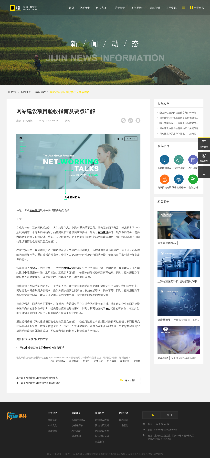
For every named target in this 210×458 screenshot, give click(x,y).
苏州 (169, 415)
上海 (151, 415)
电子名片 (199, 8)
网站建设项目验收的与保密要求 (42, 347)
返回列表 (127, 380)
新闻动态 (26, 92)
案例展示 (136, 8)
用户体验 (111, 360)
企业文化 (52, 425)
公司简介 (52, 419)
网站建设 (35, 210)
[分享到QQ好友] (138, 120)
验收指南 (74, 360)
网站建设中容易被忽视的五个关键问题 (179, 128)
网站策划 (85, 8)
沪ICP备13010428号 (117, 454)
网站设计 (35, 268)
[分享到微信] (123, 120)
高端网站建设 (78, 419)
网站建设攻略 (102, 419)
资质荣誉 (52, 430)
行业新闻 (99, 441)
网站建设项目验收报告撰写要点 (42, 377)
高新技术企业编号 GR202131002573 (145, 454)
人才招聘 (123, 425)
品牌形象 (98, 360)
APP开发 (76, 430)
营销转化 (120, 8)
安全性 (137, 360)
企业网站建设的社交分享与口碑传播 (177, 112)
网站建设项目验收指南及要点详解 (69, 92)
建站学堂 (155, 8)
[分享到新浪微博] (130, 120)
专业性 (86, 360)
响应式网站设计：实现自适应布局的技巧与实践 (179, 123)
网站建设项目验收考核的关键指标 (43, 382)
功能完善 (124, 360)
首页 (71, 8)
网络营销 (76, 436)
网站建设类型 (102, 430)
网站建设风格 (102, 436)
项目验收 (40, 92)
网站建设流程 (102, 425)
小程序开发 (77, 425)
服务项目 (76, 413)
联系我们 (123, 413)
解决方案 (101, 8)
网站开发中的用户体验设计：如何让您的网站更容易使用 (179, 133)
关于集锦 (171, 8)
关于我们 (52, 413)
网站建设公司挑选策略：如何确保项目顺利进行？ (179, 117)
